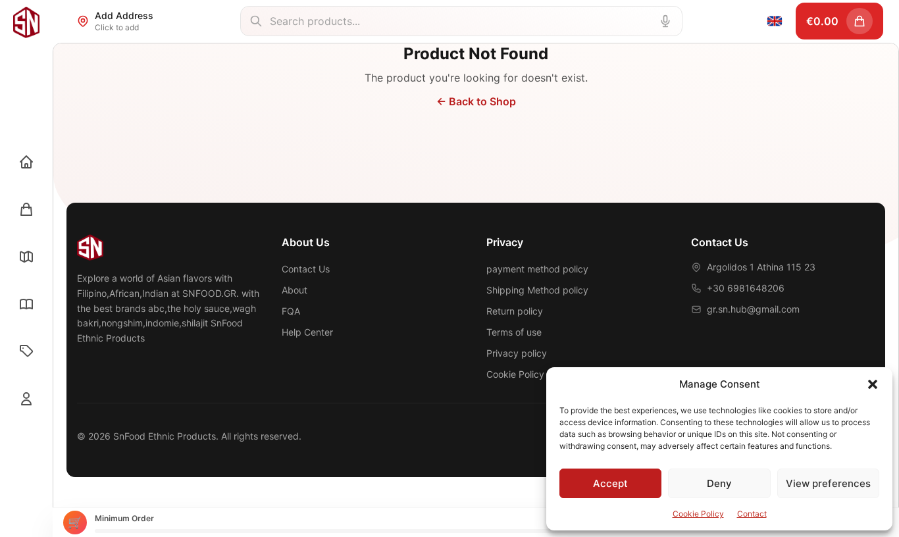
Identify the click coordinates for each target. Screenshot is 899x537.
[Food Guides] (26, 304)
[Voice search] (665, 21)
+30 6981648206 (745, 288)
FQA (291, 311)
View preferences (828, 483)
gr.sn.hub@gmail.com (753, 309)
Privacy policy (516, 353)
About (294, 289)
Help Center (307, 332)
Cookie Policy (698, 514)
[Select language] (774, 21)
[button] (872, 384)
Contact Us (306, 268)
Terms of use (514, 332)
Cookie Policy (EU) (525, 374)
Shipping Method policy (537, 289)
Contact (752, 514)
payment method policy (537, 268)
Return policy (514, 311)
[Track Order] (26, 256)
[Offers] (26, 351)
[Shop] (26, 209)
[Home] (26, 162)
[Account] (26, 399)
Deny (719, 483)
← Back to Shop (476, 101)
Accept (610, 483)
